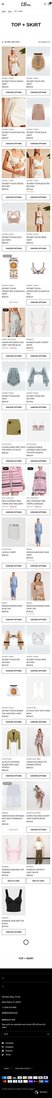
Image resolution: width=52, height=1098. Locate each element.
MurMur (29, 339)
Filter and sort (12, 42)
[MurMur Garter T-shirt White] (38, 849)
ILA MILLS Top (32, 1023)
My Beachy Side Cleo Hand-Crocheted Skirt (13, 973)
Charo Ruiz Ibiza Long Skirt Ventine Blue (13, 343)
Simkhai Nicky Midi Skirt (38, 972)
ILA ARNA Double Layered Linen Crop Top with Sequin (36, 450)
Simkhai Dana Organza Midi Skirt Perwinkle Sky (13, 818)
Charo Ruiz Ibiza (9, 339)
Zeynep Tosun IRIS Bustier (35, 397)
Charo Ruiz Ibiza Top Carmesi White (36, 763)
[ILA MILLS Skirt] (14, 532)
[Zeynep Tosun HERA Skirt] (38, 217)
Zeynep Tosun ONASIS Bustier (12, 185)
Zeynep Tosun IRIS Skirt (35, 82)
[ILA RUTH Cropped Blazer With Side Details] (14, 742)
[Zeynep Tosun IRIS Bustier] (38, 376)
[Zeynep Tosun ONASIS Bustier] (14, 163)
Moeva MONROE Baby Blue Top (12, 607)
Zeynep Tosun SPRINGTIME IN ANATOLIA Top (37, 291)
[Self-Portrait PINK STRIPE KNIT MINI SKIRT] (14, 481)
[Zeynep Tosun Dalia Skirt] (38, 112)
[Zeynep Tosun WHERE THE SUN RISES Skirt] (14, 690)
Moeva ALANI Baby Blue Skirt (37, 553)
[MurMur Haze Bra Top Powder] (14, 849)
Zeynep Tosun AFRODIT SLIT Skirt (13, 1075)
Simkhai (5, 813)
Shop (10, 11)
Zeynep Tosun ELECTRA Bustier (37, 185)
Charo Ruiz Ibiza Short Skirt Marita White (38, 817)
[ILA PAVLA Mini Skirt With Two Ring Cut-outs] (14, 427)
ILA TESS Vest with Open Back (38, 712)
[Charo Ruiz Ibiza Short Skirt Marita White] (38, 795)
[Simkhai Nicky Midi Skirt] (38, 952)
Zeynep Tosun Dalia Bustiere (12, 238)
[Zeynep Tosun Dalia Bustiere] (14, 217)
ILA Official (7, 444)
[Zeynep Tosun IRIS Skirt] (38, 61)
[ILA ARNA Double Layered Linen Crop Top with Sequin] (38, 427)
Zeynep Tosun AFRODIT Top (37, 1075)
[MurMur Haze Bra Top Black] (14, 900)
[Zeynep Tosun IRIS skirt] (14, 376)
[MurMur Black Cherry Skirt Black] (38, 900)
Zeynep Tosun (8, 78)
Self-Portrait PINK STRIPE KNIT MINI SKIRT (12, 502)
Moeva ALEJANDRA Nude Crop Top (38, 607)
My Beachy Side (8, 969)
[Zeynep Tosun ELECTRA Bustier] (38, 163)
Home (4, 11)
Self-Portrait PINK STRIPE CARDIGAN (35, 502)
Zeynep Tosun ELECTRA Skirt (13, 133)
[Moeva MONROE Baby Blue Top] (14, 586)
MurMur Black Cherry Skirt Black (38, 922)
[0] (48, 4)
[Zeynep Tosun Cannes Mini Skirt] (14, 1003)
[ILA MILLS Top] (38, 1003)
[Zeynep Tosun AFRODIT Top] (38, 1054)
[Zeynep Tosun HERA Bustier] (38, 639)
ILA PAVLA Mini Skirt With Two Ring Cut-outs (14, 448)
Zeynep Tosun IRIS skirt (11, 397)
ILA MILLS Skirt (9, 552)
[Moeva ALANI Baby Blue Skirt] (38, 532)
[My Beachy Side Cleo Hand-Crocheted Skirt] (14, 952)
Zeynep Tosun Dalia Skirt (36, 133)
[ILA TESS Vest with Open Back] (38, 690)
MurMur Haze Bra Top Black (13, 922)
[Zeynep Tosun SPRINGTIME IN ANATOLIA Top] (38, 268)
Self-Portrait (8, 498)
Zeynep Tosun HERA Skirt (36, 238)
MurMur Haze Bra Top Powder (13, 871)
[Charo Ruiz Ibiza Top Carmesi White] (38, 742)
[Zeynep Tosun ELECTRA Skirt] (14, 112)
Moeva (29, 549)
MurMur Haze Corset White (37, 343)
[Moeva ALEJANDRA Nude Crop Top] (38, 586)
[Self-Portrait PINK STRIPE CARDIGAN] (38, 481)
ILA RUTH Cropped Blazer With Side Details (10, 764)
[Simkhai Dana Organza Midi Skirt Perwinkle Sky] (14, 795)
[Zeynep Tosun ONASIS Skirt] (14, 61)
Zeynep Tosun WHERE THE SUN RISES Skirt (12, 712)
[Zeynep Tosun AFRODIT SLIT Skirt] (14, 1054)
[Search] (45, 4)
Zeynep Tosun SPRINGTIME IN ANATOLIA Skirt (13, 291)
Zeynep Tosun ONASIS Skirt (12, 82)
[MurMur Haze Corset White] (38, 322)
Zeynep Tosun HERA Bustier (36, 661)
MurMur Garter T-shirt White (35, 871)
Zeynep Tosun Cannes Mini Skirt (13, 1024)
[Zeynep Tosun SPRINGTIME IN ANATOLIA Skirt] (14, 268)
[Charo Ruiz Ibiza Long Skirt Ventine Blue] (14, 322)
